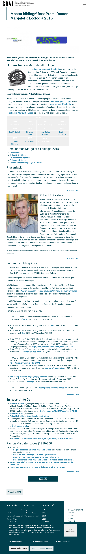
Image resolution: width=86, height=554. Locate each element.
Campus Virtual (12, 519)
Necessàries (18, 542)
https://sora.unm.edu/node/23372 (25, 363)
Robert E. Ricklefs (17, 155)
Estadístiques (41, 542)
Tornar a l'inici (73, 190)
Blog (25, 510)
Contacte (71, 516)
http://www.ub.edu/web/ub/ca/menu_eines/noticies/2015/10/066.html (42, 439)
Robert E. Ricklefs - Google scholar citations (29, 416)
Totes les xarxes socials (31, 516)
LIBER (44, 519)
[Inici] (19, 3)
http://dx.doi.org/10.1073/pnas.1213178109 (58, 411)
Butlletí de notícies (30, 513)
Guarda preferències (18, 548)
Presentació (15, 153)
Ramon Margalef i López (60, 101)
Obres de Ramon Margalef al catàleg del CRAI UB (35, 455)
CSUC (44, 516)
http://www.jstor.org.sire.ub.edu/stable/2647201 (53, 347)
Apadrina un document (14, 510)
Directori (71, 513)
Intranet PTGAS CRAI (75, 510)
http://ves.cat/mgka (19, 426)
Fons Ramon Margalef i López (20, 113)
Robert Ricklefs (16, 413)
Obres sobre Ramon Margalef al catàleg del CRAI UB (36, 457)
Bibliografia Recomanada (15, 516)
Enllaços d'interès (17, 160)
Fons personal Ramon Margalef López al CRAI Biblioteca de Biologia (43, 460)
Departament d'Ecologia (60, 104)
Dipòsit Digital (11, 522)
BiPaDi (9, 513)
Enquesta (43, 478)
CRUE (44, 513)
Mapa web (71, 521)
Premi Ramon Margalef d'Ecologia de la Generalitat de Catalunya (39, 467)
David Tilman (30, 142)
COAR (44, 510)
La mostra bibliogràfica (20, 158)
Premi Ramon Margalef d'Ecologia (44, 69)
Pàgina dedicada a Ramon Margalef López (32, 450)
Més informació (70, 530)
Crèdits (70, 518)
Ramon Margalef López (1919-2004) (26, 163)
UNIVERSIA (45, 522)
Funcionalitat (64, 542)
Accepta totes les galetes (41, 548)
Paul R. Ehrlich (14, 132)
